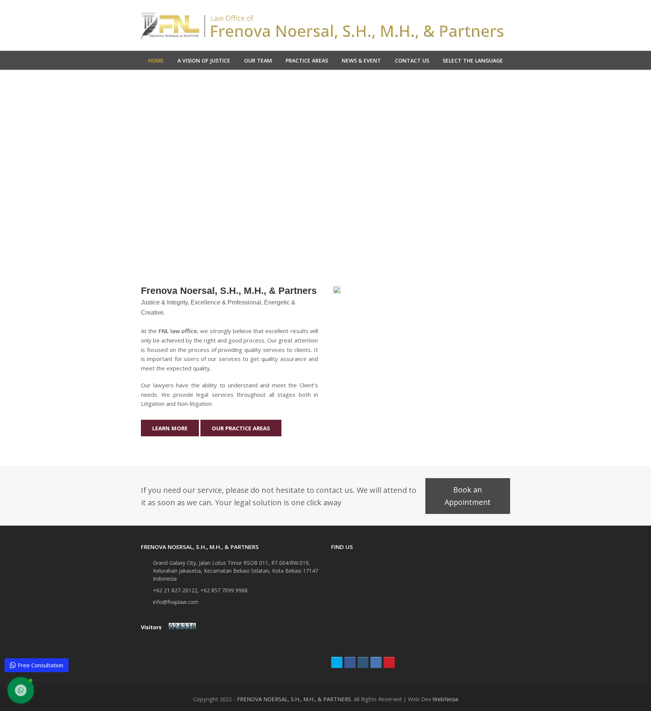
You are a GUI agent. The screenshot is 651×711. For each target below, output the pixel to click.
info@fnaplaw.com (176, 601)
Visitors (152, 627)
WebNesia (445, 699)
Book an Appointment (468, 496)
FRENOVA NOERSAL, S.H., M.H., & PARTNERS (294, 699)
